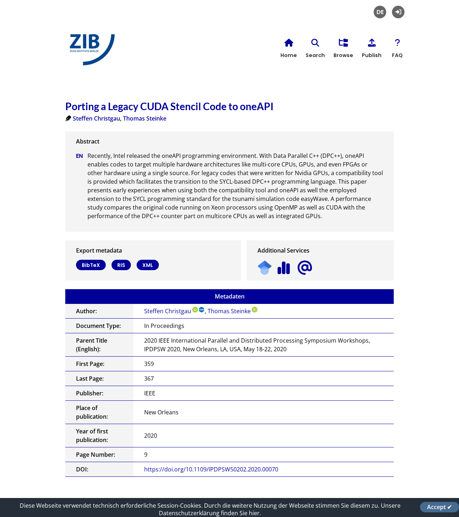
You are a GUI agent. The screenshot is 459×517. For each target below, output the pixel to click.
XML (147, 265)
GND (202, 309)
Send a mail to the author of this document (305, 268)
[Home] (90, 52)
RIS (121, 265)
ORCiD (195, 309)
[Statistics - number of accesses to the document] (284, 265)
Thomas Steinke (144, 118)
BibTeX (91, 265)
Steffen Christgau (96, 118)
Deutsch (380, 12)
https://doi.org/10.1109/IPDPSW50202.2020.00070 (211, 469)
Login (398, 12)
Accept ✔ (439, 507)
